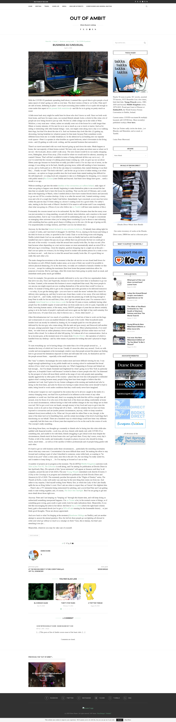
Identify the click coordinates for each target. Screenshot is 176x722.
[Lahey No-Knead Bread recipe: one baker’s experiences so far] (119, 296)
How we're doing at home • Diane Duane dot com (55, 626)
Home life (55, 6)
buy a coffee (76, 506)
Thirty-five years (68, 603)
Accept (120, 720)
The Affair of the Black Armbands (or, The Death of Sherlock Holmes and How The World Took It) (136, 311)
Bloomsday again (41, 603)
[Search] (147, 6)
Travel (46, 6)
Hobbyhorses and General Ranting (99, 6)
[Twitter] (137, 1)
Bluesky (116, 131)
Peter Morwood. (124, 139)
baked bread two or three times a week (51, 302)
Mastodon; (126, 131)
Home (30, 6)
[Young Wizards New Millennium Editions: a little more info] (119, 327)
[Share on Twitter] (69, 543)
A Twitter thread (95, 603)
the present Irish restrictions (59, 108)
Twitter (122, 128)
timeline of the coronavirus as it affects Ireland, (76, 186)
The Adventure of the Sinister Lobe (47, 2)
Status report (34, 535)
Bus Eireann (48, 178)
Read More (128, 720)
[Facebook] (135, 1)
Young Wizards (73, 472)
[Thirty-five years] (68, 591)
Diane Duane (45, 551)
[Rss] (147, 1)
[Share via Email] (72, 543)
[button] (30, 1)
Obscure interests (76, 6)
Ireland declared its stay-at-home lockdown (65, 229)
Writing (38, 6)
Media (64, 6)
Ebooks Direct (78, 336)
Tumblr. (116, 134)
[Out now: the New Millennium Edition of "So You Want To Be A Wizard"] (119, 341)
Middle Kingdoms (88, 464)
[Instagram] (140, 1)
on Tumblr (76, 207)
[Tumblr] (92, 29)
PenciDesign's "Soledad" (104, 713)
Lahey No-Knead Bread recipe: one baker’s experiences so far (137, 295)
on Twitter (71, 500)
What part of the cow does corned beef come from (136, 282)
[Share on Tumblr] (70, 543)
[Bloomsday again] (41, 591)
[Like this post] (64, 543)
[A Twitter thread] (95, 591)
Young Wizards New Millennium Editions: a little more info (136, 326)
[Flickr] (142, 1)
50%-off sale (68, 508)
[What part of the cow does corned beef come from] (119, 283)
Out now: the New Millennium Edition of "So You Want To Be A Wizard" (136, 341)
